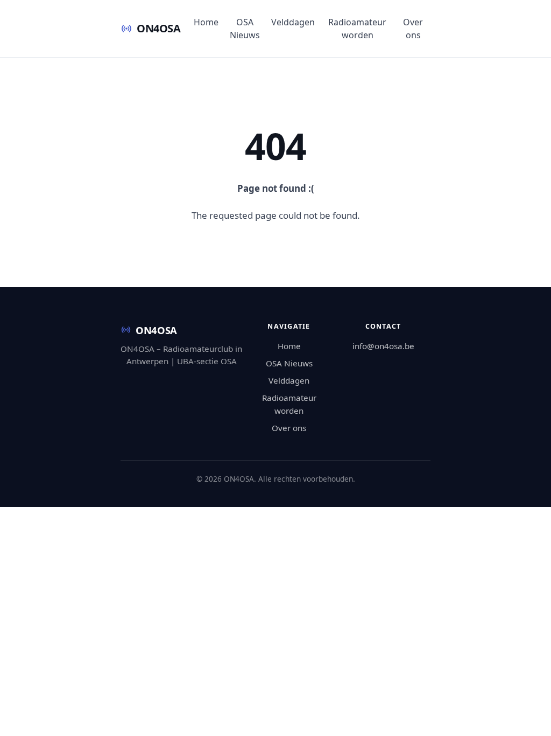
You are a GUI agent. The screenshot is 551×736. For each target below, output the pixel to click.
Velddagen (293, 22)
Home (206, 22)
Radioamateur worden (357, 28)
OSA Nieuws (245, 28)
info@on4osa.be (383, 346)
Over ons (413, 28)
